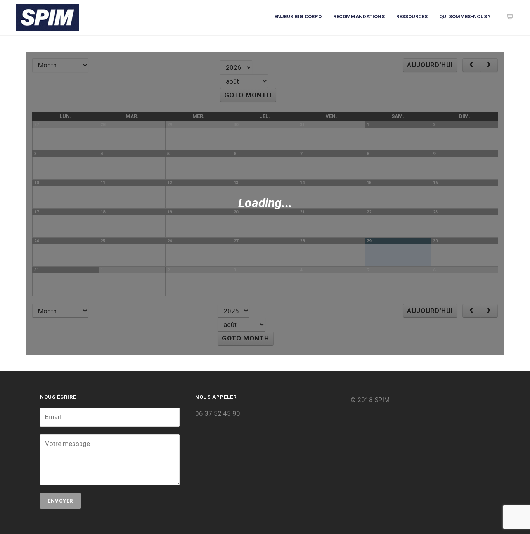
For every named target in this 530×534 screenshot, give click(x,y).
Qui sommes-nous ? (465, 16)
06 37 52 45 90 (217, 413)
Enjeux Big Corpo (298, 16)
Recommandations (359, 16)
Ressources (412, 16)
